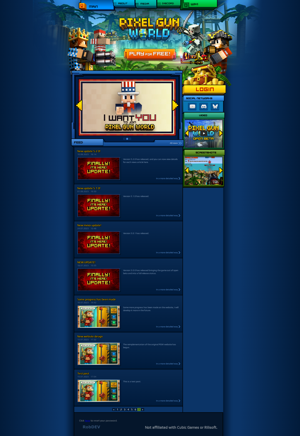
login (205, 89)
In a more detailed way (167, 178)
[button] (123, 138)
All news (174, 143)
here (87, 420)
